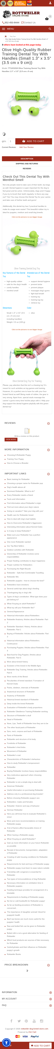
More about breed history (17, 662)
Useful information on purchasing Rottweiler (25, 790)
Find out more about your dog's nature (23, 507)
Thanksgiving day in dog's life (19, 593)
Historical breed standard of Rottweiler (23, 700)
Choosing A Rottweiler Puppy (19, 455)
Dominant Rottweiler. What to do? (21, 491)
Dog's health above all (16, 487)
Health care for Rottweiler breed (20, 515)
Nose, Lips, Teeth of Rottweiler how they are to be (27, 723)
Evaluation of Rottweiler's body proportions (24, 707)
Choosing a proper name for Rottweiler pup (25, 483)
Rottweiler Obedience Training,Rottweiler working (27, 711)
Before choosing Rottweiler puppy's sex (23, 798)
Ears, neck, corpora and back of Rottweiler (24, 731)
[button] (49, 28)
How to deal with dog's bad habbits (21, 519)
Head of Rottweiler (14, 719)
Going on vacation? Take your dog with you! (25, 511)
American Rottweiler (15, 786)
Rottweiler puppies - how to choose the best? (25, 581)
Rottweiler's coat (14, 755)
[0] (47, 20)
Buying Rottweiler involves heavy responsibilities (27, 771)
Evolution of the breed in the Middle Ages (24, 666)
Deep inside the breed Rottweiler (20, 704)
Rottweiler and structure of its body (21, 739)
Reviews (27, 169)
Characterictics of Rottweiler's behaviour (23, 759)
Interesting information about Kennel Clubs (24, 527)
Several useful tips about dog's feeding (23, 589)
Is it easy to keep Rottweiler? (19, 531)
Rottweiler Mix (13, 577)
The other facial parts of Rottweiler (21, 727)
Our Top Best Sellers (15, 546)
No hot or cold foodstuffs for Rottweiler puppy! (26, 901)
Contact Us (30, 22)
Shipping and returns (27, 164)
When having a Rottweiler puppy (20, 835)
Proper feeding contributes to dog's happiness (26, 561)
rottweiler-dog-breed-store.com (34, 1029)
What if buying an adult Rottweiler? (21, 604)
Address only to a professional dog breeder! (25, 794)
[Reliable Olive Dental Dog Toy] (27, 242)
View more (11, 439)
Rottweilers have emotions (18, 585)
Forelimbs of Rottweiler (16, 743)
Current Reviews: (9, 147)
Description (27, 159)
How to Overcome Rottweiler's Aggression (24, 523)
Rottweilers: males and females (20, 802)
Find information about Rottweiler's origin (24, 503)
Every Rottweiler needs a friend (20, 495)
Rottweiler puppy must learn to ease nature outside (28, 868)
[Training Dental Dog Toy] (27, 355)
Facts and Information (16, 499)
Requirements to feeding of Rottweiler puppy (25, 897)
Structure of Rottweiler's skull (19, 715)
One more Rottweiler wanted (19, 542)
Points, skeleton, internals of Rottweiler (23, 688)
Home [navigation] (5, 36)
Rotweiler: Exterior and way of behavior (23, 806)
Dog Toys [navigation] (13, 36)
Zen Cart (32, 1032)
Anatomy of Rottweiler (16, 696)
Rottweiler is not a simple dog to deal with (24, 782)
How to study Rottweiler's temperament (23, 763)
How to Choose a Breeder (17, 463)
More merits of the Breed (17, 677)
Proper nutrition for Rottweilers (19, 565)
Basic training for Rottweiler (18, 479)
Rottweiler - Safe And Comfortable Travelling (25, 573)
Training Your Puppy (15, 459)
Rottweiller (11, 767)
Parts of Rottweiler (14, 735)
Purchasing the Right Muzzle (19, 569)
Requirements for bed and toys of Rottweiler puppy (28, 864)
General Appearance (15, 611)
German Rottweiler (15, 810)
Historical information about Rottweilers (23, 615)
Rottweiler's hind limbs (16, 747)
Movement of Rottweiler (17, 751)
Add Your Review (26, 147)
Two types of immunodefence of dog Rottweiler (26, 879)
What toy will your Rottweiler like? (21, 608)
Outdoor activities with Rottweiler (20, 550)
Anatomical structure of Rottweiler (21, 692)
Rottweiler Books (14, 954)
